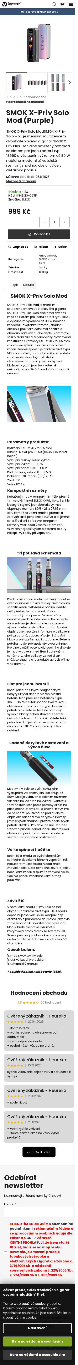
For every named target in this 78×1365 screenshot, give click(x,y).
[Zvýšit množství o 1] (64, 222)
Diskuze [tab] (28, 285)
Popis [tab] (14, 285)
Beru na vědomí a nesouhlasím (37, 1354)
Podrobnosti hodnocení (25, 102)
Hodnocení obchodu (39, 993)
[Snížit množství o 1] (45, 222)
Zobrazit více (39, 1152)
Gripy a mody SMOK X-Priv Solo (48, 259)
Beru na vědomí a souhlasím (37, 1341)
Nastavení (37, 1328)
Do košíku (42, 234)
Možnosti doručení (21, 181)
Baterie (12, 452)
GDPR (31, 1238)
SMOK (26, 199)
